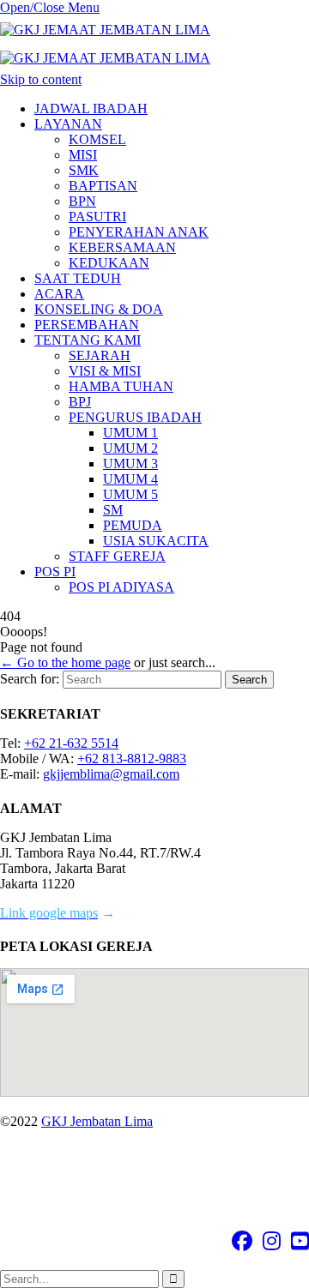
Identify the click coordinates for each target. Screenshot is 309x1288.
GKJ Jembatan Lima (97, 1121)
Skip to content (41, 79)
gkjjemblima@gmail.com (111, 774)
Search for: (29, 678)
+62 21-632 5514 (71, 743)
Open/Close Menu (50, 7)
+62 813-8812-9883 (131, 758)
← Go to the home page (65, 662)
